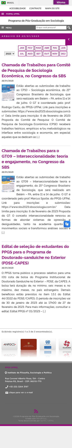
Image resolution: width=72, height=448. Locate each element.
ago (30, 53)
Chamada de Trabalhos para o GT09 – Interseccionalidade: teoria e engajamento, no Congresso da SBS (35, 159)
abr (46, 48)
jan (22, 48)
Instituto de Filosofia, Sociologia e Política (30, 373)
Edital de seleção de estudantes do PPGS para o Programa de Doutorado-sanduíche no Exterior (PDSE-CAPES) (35, 254)
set (38, 53)
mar (38, 48)
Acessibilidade (17, 8)
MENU (8, 28)
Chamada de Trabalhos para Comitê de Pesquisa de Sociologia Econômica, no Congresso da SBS (36, 70)
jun (63, 48)
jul (22, 53)
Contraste (35, 8)
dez (63, 53)
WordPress (41, 419)
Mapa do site (52, 8)
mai (55, 48)
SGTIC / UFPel (46, 421)
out (46, 53)
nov (54, 53)
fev (30, 48)
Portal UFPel (13, 14)
